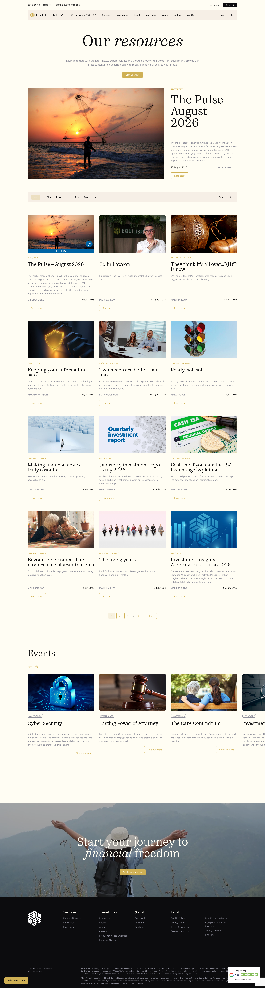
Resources (150, 15)
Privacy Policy (178, 922)
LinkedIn (139, 922)
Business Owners (108, 940)
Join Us (190, 15)
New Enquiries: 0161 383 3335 (40, 5)
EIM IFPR (209, 935)
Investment (177, 89)
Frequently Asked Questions (114, 935)
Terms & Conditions (181, 927)
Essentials (68, 927)
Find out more (83, 753)
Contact (177, 15)
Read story (179, 175)
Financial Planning (72, 918)
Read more (36, 308)
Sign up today (132, 75)
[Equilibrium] (46, 15)
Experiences (122, 15)
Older (150, 616)
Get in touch (214, 5)
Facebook (140, 918)
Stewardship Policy (180, 931)
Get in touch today (132, 872)
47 (139, 616)
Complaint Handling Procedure (215, 924)
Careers (103, 931)
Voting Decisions (214, 930)
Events (164, 15)
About (136, 15)
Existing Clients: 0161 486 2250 (69, 5)
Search (232, 15)
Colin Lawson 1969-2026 (84, 15)
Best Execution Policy (216, 918)
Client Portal (230, 5)
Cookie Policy (178, 918)
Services (106, 15)
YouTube (139, 927)
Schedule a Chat (16, 980)
